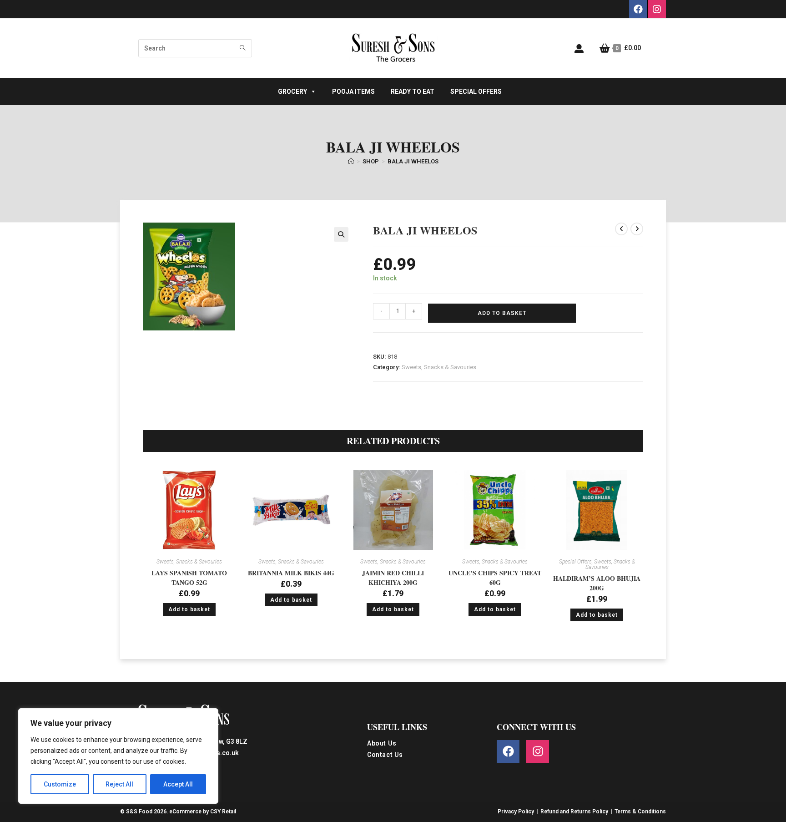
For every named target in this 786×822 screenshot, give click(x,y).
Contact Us (385, 754)
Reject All (119, 784)
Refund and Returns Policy (574, 811)
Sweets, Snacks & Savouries (439, 367)
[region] (118, 756)
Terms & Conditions (640, 811)
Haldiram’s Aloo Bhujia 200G (596, 583)
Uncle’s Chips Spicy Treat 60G (494, 577)
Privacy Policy (516, 811)
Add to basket (502, 313)
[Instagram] (657, 9)
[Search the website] (195, 47)
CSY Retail (223, 811)
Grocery (292, 91)
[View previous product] (621, 229)
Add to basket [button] (189, 609)
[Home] (351, 161)
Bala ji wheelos (413, 161)
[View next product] (636, 229)
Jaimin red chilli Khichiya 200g (393, 577)
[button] (341, 234)
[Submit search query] (243, 48)
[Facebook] (638, 9)
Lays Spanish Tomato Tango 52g (189, 577)
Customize (60, 784)
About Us (382, 743)
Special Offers (476, 91)
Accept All (178, 784)
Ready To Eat (412, 91)
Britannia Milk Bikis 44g (291, 573)
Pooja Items (353, 91)
